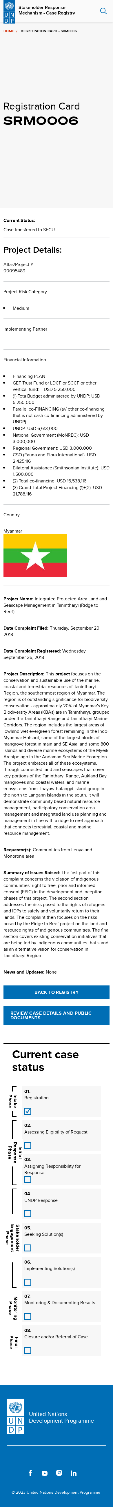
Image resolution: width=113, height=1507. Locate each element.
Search (103, 11)
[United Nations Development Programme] (9, 11)
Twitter (16, 1473)
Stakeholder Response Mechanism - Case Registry (47, 10)
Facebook (30, 1473)
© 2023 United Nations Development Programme (56, 1492)
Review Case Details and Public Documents (51, 1015)
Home (8, 31)
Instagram (59, 1473)
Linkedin (73, 1473)
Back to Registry (56, 992)
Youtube (45, 1473)
